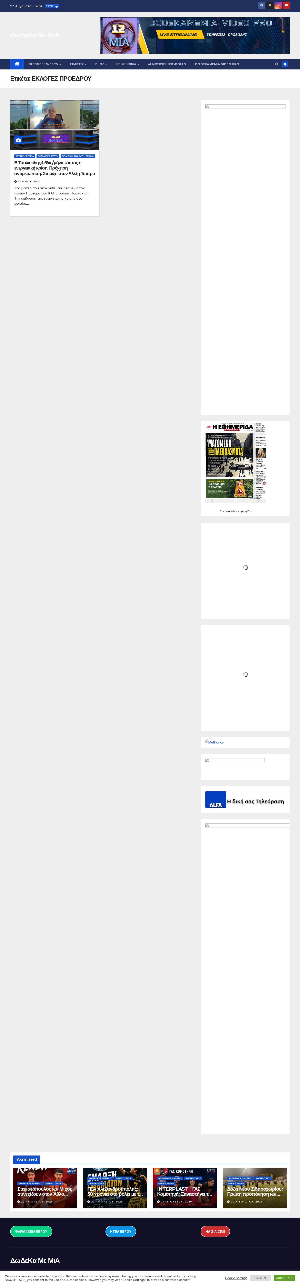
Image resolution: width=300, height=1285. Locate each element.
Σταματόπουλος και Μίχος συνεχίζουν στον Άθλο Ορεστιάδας (44, 1194)
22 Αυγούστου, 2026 (37, 1201)
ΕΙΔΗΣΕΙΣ (77, 64)
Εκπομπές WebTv (48, 156)
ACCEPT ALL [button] (284, 1277)
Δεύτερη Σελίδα (25, 156)
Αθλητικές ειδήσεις (30, 1183)
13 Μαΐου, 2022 (29, 181)
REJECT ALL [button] (260, 1277)
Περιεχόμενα (96, 1183)
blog (100, 64)
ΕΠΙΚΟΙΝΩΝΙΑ (126, 64)
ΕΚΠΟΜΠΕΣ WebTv (43, 64)
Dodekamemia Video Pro (217, 64)
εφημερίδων (246, 511)
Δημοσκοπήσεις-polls (167, 64)
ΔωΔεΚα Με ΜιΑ (35, 35)
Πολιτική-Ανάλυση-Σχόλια (78, 156)
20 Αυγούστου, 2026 (247, 1201)
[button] (277, 64)
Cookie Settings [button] (236, 1278)
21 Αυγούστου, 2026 (176, 1201)
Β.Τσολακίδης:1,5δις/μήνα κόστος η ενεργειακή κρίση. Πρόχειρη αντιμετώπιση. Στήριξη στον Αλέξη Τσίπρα (54, 168)
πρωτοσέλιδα (229, 511)
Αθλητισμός (53, 1183)
